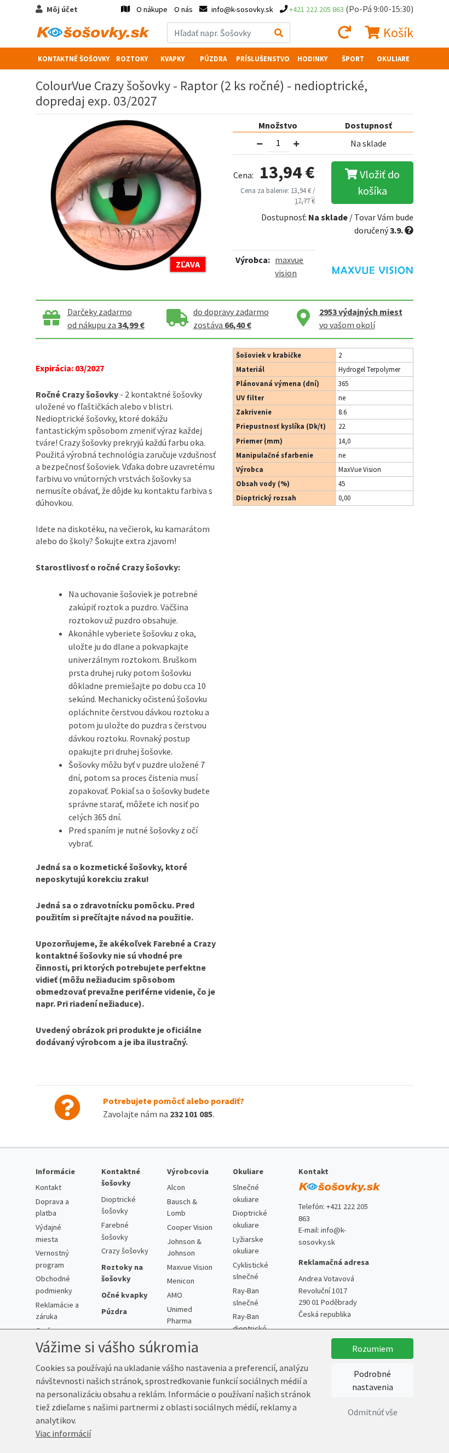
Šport (353, 58)
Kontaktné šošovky (74, 58)
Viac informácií (63, 1433)
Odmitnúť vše (373, 1412)
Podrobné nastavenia (372, 1380)
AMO (174, 1295)
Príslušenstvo (263, 58)
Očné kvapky (124, 1295)
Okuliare (393, 58)
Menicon (180, 1281)
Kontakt (48, 1187)
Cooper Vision (189, 1227)
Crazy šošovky (124, 1251)
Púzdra (213, 58)
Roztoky (132, 58)
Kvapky (172, 58)
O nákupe (152, 9)
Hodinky (312, 58)
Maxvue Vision (189, 1267)
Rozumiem (372, 1348)
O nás (183, 9)
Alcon (176, 1187)
